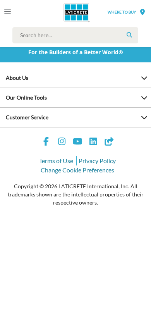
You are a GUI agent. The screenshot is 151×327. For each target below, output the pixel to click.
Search (129, 35)
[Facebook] (46, 142)
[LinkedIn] (93, 142)
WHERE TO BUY (122, 12)
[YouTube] (77, 142)
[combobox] (77, 35)
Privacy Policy (97, 160)
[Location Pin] (142, 11)
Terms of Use (56, 160)
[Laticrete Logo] (65, 12)
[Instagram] (62, 142)
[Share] (108, 142)
